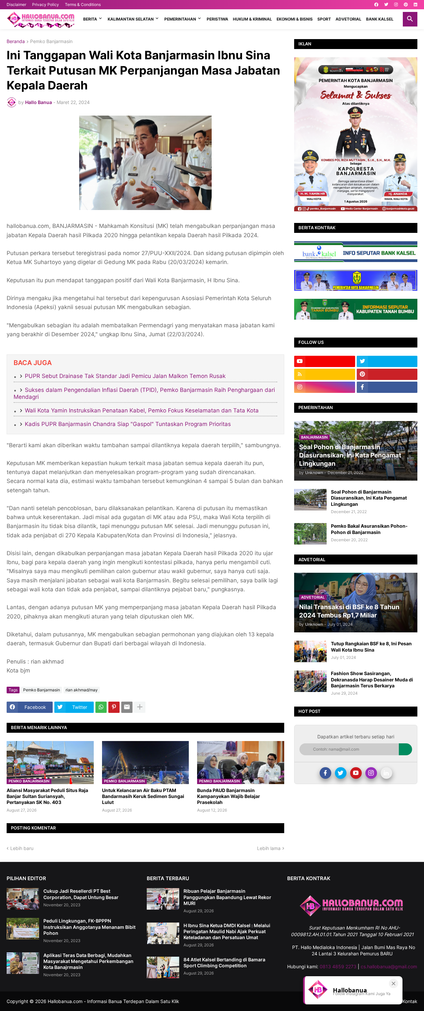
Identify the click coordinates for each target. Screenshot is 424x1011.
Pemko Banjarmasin (51, 41)
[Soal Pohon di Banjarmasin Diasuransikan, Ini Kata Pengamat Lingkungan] (310, 499)
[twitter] (386, 4)
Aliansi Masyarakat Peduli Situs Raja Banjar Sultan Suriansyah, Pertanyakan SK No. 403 (47, 796)
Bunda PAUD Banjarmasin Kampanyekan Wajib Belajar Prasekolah (228, 796)
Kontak (409, 1001)
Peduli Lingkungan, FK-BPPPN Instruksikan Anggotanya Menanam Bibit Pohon (89, 926)
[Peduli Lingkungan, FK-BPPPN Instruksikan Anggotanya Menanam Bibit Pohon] (23, 928)
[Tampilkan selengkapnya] (139, 707)
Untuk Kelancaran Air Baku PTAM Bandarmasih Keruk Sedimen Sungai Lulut (143, 796)
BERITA (90, 19)
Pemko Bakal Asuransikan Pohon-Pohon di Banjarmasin (369, 529)
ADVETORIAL (348, 19)
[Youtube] (356, 773)
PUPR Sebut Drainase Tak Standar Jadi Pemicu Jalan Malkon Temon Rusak (125, 376)
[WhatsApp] (101, 707)
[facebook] (376, 4)
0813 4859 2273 (338, 966)
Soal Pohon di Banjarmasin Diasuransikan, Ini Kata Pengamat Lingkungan (369, 497)
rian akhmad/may (82, 689)
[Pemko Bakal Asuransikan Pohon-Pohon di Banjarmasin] (310, 534)
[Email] (126, 707)
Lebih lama (269, 848)
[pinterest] (406, 4)
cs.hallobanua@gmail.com (389, 966)
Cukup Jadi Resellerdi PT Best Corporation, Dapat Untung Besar (81, 894)
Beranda (16, 41)
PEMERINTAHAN (180, 19)
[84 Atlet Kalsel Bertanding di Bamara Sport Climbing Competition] (163, 967)
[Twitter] (340, 773)
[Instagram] (371, 773)
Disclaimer (16, 4)
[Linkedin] (386, 773)
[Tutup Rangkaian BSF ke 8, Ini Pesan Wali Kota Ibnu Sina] (310, 651)
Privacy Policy (45, 4)
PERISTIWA (217, 19)
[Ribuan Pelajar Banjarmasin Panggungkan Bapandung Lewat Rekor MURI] (163, 899)
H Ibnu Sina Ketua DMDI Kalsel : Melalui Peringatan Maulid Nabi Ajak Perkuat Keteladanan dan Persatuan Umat (227, 931)
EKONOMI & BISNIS (295, 19)
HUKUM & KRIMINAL (252, 19)
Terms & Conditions (83, 4)
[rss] (324, 374)
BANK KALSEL (380, 19)
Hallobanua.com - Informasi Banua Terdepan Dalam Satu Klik (113, 1001)
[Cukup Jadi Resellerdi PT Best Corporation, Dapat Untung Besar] (23, 899)
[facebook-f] (387, 387)
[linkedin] (415, 4)
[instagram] (396, 4)
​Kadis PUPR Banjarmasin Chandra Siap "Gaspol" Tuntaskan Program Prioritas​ (128, 424)
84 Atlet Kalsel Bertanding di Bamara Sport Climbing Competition (224, 962)
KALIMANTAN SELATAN (131, 19)
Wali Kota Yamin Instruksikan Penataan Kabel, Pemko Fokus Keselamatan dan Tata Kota (142, 410)
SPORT (324, 19)
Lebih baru (21, 848)
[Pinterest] (114, 707)
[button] (410, 19)
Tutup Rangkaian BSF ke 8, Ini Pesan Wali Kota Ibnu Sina (371, 646)
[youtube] (324, 361)
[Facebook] (325, 773)
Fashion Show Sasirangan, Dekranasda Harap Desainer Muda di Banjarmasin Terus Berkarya (372, 679)
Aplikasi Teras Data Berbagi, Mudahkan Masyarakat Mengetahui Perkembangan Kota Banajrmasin (88, 961)
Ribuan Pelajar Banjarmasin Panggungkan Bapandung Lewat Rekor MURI (227, 897)
